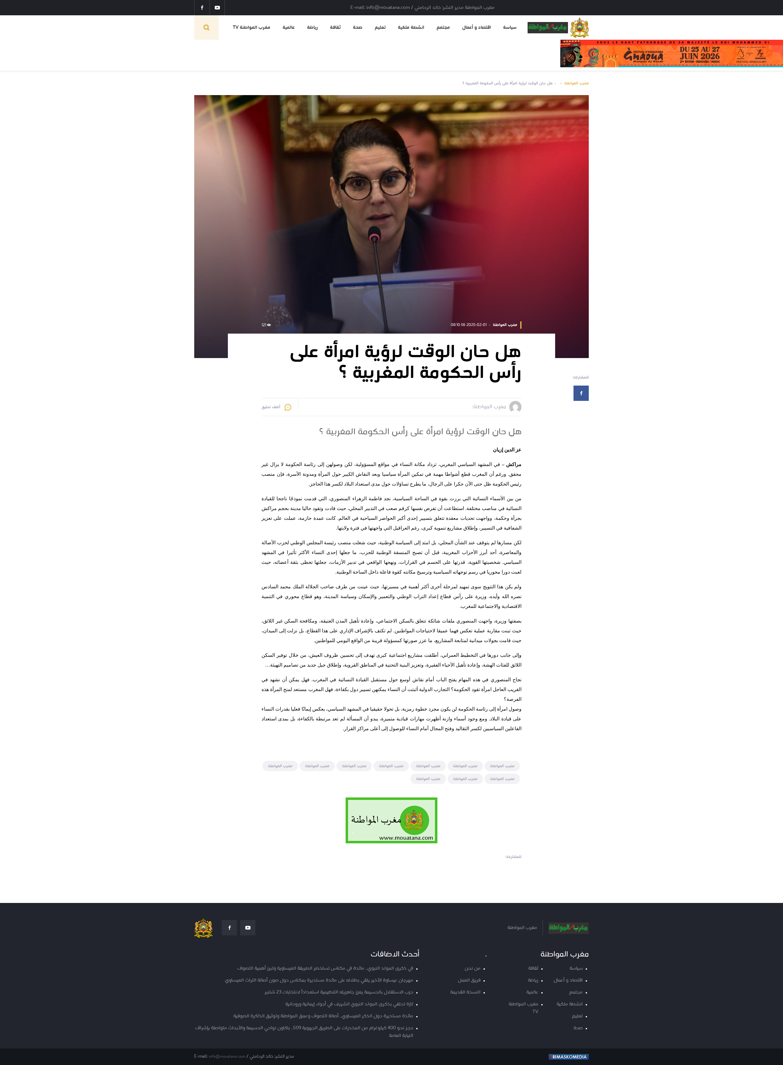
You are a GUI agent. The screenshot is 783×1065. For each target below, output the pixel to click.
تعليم (380, 27)
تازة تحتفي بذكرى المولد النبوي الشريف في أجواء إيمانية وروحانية (349, 1004)
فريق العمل (469, 980)
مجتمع (443, 27)
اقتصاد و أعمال (476, 27)
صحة (357, 27)
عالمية (289, 27)
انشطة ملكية (411, 27)
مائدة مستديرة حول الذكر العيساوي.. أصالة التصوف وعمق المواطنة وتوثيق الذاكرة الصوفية (323, 1016)
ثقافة (335, 27)
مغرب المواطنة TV (251, 27)
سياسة (510, 27)
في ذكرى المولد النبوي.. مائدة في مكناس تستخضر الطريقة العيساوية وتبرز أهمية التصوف (325, 968)
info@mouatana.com (227, 1056)
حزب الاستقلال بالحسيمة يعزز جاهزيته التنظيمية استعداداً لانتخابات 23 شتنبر (339, 992)
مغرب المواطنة (576, 83)
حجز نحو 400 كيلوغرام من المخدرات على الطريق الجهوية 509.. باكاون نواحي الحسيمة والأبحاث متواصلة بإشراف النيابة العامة (304, 1032)
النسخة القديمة (465, 992)
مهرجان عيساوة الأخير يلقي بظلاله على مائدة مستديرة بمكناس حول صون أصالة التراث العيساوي (319, 980)
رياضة (312, 27)
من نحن (473, 968)
